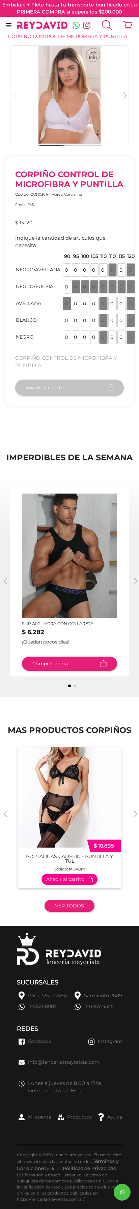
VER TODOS (69, 906)
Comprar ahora (50, 664)
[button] (124, 95)
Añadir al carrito (45, 388)
